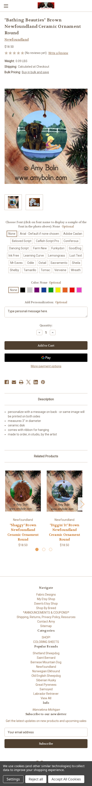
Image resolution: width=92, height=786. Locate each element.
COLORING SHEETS (46, 642)
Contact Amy (46, 621)
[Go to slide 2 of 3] (43, 549)
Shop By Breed (46, 608)
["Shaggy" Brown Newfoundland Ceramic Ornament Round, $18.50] (23, 491)
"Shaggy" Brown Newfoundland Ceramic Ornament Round (23, 532)
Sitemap (46, 626)
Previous (5, 503)
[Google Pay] (46, 357)
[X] (28, 382)
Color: (46, 282)
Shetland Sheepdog (46, 653)
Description (46, 399)
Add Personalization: (46, 302)
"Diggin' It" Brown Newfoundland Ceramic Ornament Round (64, 532)
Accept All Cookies (66, 779)
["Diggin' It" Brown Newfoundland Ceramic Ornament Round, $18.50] (64, 491)
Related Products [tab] (46, 456)
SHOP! (46, 637)
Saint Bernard (46, 657)
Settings (13, 779)
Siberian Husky (46, 680)
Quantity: (46, 325)
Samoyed (46, 689)
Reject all (36, 779)
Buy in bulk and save (35, 72)
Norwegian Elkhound (46, 671)
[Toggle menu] (6, 6)
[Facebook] (6, 382)
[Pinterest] (43, 382)
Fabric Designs (46, 594)
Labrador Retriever (46, 693)
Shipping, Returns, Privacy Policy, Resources (46, 617)
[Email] (14, 382)
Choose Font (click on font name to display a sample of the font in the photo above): (46, 224)
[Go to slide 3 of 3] (50, 549)
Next (82, 503)
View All (46, 698)
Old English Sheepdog (46, 675)
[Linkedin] (36, 382)
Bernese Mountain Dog (46, 662)
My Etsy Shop (46, 599)
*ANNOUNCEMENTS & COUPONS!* (46, 612)
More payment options (46, 366)
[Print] (21, 382)
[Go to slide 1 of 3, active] (37, 549)
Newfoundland (46, 666)
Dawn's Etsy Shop (46, 603)
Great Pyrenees (46, 684)
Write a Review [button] (58, 53)
